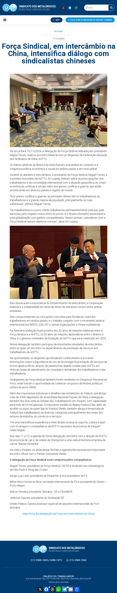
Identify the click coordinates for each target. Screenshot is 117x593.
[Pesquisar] (111, 8)
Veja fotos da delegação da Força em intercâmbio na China (59, 513)
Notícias (58, 31)
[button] (4, 19)
